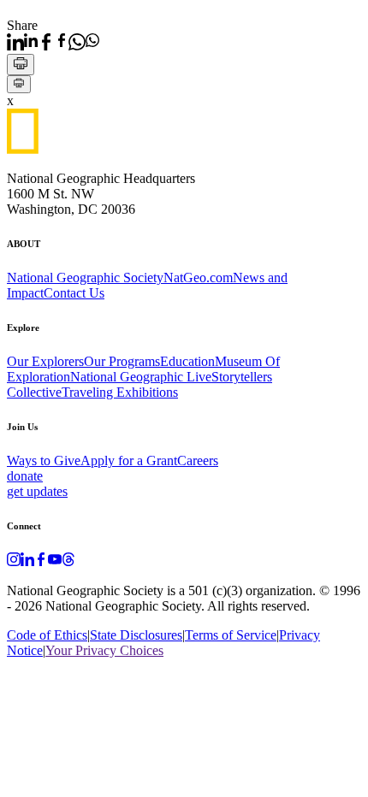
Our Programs (122, 361)
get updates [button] (37, 491)
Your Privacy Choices (104, 650)
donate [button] (25, 476)
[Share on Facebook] (53, 41)
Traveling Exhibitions (120, 392)
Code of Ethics (47, 635)
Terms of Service (230, 635)
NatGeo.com (198, 277)
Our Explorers (45, 361)
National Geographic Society (85, 277)
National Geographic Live (140, 376)
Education (187, 361)
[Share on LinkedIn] (22, 41)
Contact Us (74, 293)
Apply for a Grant (128, 460)
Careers (197, 460)
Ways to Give (43, 460)
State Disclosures (136, 635)
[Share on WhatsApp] (83, 41)
